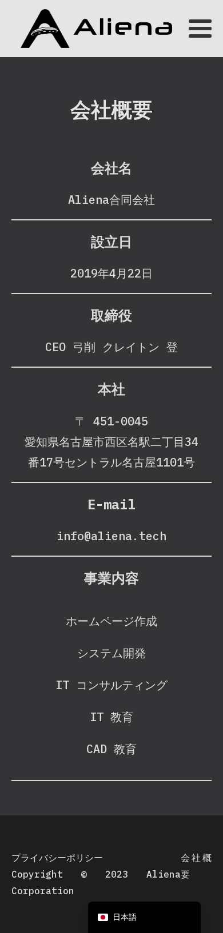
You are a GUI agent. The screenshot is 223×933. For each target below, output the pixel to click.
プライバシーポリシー (57, 857)
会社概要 (196, 866)
